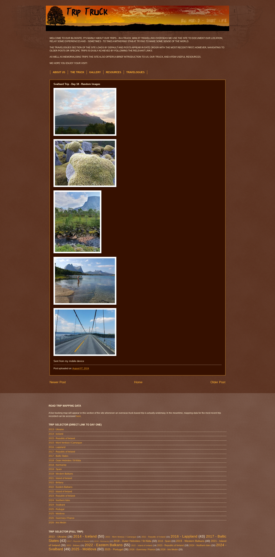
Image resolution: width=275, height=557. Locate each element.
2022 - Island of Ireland (60, 491)
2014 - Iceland (56, 434)
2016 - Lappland (57, 447)
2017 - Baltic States (58, 456)
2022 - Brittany (56, 482)
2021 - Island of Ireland (60, 478)
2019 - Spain (55, 469)
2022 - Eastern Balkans (60, 487)
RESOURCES (113, 72)
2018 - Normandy (57, 465)
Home (138, 382)
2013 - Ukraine (56, 429)
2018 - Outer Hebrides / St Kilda (65, 460)
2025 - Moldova (57, 513)
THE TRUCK (77, 72)
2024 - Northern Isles (59, 500)
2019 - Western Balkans (61, 473)
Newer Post (58, 382)
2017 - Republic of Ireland (62, 451)
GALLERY (95, 72)
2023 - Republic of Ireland (62, 496)
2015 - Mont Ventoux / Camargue (65, 442)
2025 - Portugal (56, 509)
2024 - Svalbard (57, 505)
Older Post (217, 382)
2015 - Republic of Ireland (62, 438)
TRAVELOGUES (135, 72)
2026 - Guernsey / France (61, 518)
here (78, 416)
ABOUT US (59, 72)
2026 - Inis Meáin (57, 522)
